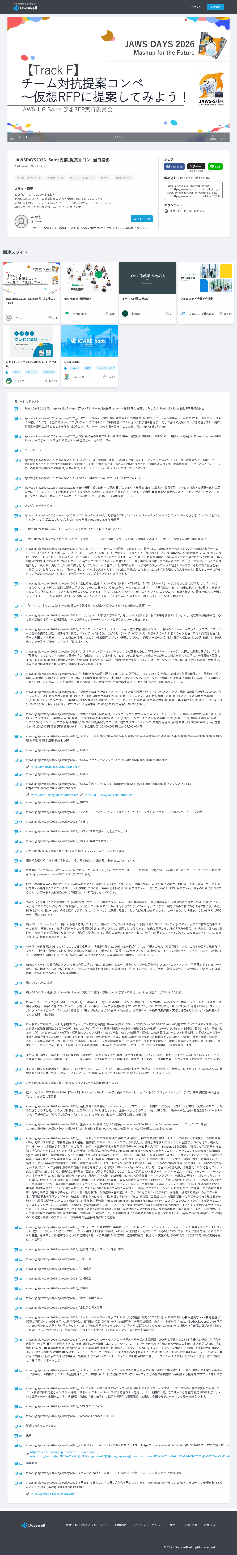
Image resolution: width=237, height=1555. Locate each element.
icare (75, 367)
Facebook (177, 166)
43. (21, 1055)
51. (21, 1250)
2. (20, 419)
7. (20, 488)
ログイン (196, 7)
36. (21, 925)
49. (21, 1139)
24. (21, 774)
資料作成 (49, 372)
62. (21, 1407)
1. (20, 409)
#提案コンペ (55, 178)
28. (21, 822)
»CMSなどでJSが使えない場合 (193, 178)
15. (21, 616)
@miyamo (37, 221)
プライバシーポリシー (148, 1525)
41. (21, 1003)
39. (21, 983)
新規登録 (216, 7)
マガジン (209, 1525)
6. (20, 478)
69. (21, 1483)
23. (21, 760)
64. (21, 1426)
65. (21, 1436)
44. (21, 1069)
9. (20, 516)
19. (21, 692)
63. (21, 1416)
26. (21, 803)
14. (21, 606)
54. (21, 1279)
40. (21, 993)
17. (21, 652)
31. (21, 851)
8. (20, 506)
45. (21, 1083)
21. (21, 737)
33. (21, 871)
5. (20, 460)
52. (21, 1259)
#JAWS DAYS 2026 (29, 178)
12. (21, 549)
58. (21, 1318)
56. (21, 1298)
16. (21, 630)
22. (21, 751)
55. (21, 1289)
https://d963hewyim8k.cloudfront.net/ (110, 795)
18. (21, 674)
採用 (88, 367)
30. (21, 841)
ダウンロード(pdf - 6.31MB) (187, 211)
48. (21, 1125)
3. (20, 437)
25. (21, 784)
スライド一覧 (141, 219)
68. (21, 1473)
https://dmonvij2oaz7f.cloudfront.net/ (55, 766)
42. (21, 1025)
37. (21, 947)
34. (21, 885)
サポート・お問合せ (184, 1525)
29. (21, 832)
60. (21, 1371)
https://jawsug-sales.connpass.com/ (54, 1493)
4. (20, 451)
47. (21, 1107)
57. (21, 1308)
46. (21, 1093)
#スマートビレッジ (82, 178)
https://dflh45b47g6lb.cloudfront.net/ (55, 795)
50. (21, 1228)
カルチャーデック (107, 367)
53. (21, 1269)
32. (21, 861)
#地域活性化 (123, 178)
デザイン (31, 372)
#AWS (104, 178)
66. (21, 1446)
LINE (218, 166)
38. (21, 965)
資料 (16, 372)
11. (21, 539)
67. (21, 1464)
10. (21, 530)
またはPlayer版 (196, 170)
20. (21, 714)
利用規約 (121, 1525)
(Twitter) (198, 166)
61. (21, 1389)
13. (21, 584)
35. (21, 903)
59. (21, 1340)
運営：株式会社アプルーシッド (87, 1525)
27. (21, 812)
